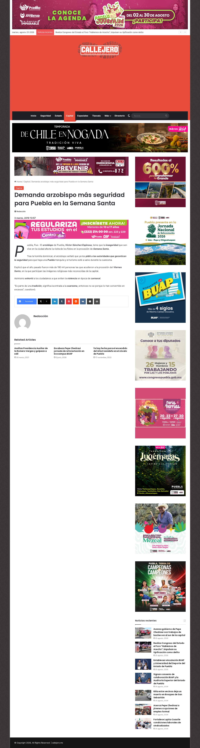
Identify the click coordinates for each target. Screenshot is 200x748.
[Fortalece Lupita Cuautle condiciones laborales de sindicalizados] (143, 723)
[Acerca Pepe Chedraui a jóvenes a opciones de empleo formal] (143, 709)
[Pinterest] (69, 301)
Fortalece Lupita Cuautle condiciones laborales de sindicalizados (167, 722)
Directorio (120, 115)
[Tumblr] (62, 301)
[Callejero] (100, 50)
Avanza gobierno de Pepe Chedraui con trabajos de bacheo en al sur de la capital (169, 632)
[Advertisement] (100, 85)
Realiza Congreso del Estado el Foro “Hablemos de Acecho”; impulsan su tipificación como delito (168, 648)
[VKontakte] (83, 301)
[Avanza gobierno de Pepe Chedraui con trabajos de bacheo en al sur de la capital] (143, 633)
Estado (58, 115)
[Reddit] (76, 301)
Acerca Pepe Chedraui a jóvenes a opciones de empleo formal (166, 708)
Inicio (33, 115)
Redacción (21, 211)
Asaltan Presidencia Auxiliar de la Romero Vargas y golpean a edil (31, 351)
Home (19, 181)
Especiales (82, 115)
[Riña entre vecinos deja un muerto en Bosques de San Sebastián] (143, 695)
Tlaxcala (96, 115)
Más (107, 115)
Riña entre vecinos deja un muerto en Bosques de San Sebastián (167, 694)
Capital (69, 115)
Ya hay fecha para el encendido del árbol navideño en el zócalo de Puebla (110, 351)
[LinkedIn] (55, 301)
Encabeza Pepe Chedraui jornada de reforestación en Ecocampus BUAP (69, 351)
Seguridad (45, 115)
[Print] (97, 301)
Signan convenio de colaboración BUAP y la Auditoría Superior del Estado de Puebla (169, 679)
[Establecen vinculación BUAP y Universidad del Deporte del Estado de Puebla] (143, 664)
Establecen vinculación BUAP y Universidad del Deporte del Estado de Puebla (90, 32)
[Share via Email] (90, 301)
